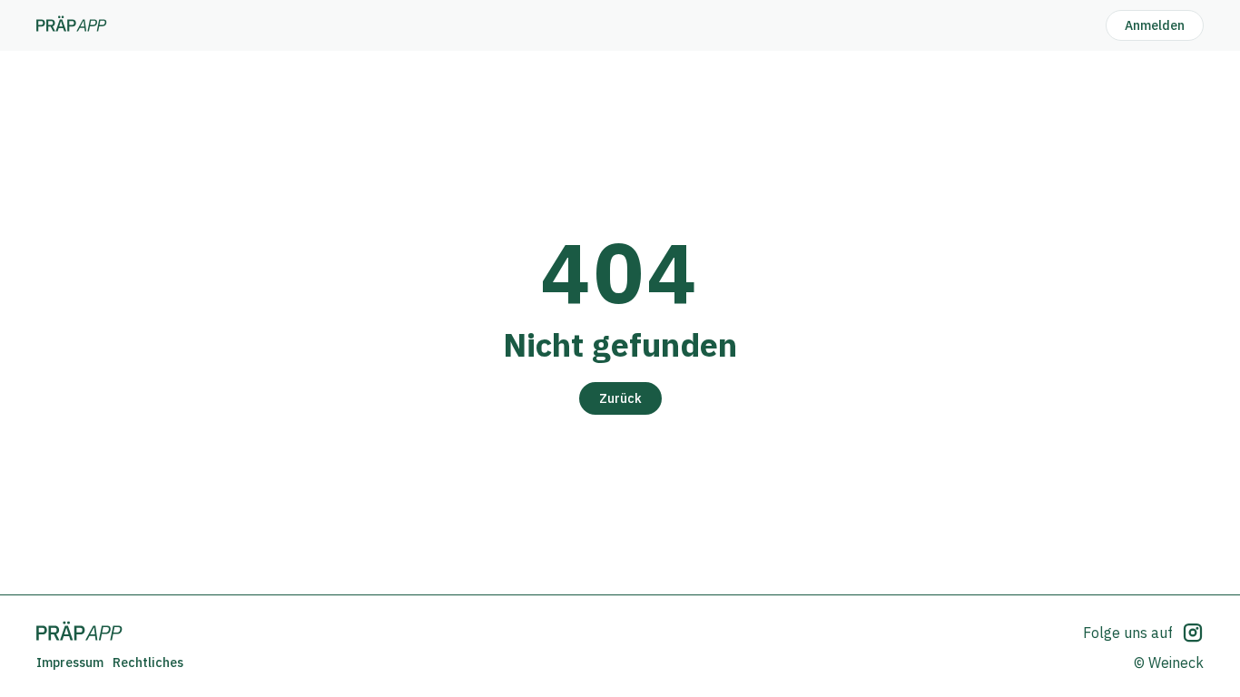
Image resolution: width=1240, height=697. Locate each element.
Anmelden (1155, 25)
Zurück (620, 398)
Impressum (69, 662)
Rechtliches (148, 662)
